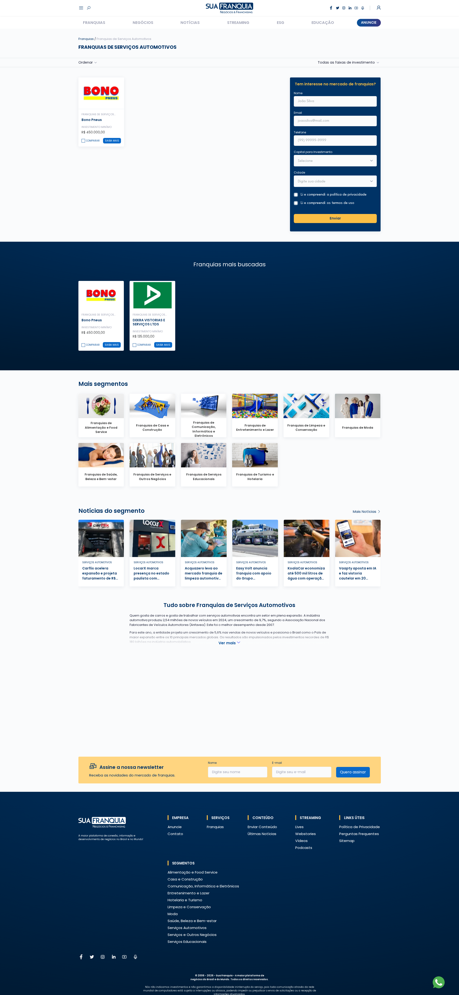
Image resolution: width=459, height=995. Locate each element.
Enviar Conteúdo (262, 826)
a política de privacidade (346, 195)
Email (298, 113)
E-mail (277, 763)
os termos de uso (340, 203)
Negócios (143, 22)
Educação (322, 22)
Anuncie (369, 22)
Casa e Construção (185, 879)
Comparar (93, 140)
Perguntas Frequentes (359, 833)
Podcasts (303, 847)
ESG (280, 22)
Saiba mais (112, 140)
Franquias (94, 22)
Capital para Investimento (313, 152)
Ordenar (85, 62)
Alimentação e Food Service (193, 872)
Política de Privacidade (359, 826)
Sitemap (347, 840)
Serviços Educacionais (187, 941)
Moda (173, 913)
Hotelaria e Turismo (185, 899)
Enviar (335, 218)
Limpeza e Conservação (189, 906)
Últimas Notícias (262, 833)
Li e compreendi (333, 195)
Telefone (300, 132)
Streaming (238, 22)
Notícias (190, 22)
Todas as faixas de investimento (346, 62)
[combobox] (332, 182)
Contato (175, 833)
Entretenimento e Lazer (188, 893)
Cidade (299, 172)
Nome (298, 93)
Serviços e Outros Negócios (192, 934)
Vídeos (301, 840)
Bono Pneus (92, 119)
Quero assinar (353, 772)
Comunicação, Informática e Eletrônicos (203, 886)
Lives (299, 826)
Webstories (305, 833)
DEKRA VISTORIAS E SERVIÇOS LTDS (149, 322)
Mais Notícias (365, 511)
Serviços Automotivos (187, 927)
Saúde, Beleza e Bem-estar (192, 920)
